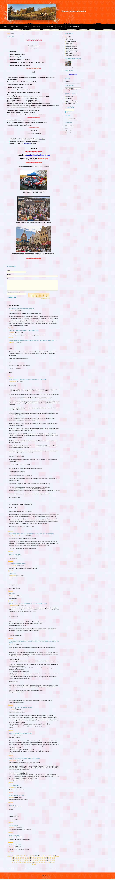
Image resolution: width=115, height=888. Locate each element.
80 (25, 860)
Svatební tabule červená (71, 50)
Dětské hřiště (69, 43)
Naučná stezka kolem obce (72, 45)
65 (40, 859)
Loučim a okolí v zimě (71, 41)
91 (46, 860)
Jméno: (8, 270)
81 (27, 860)
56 (23, 859)
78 (22, 860)
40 (37, 857)
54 (20, 859)
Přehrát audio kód (45, 298)
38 (33, 857)
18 (39, 855)
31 (20, 857)
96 (12, 862)
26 (54, 855)
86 (37, 860)
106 (34, 862)
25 (52, 855)
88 (40, 860)
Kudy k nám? (15, 26)
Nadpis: (9, 274)
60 (31, 859)
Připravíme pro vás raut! (71, 52)
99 (18, 862)
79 (23, 860)
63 (37, 859)
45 (46, 857)
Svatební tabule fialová (71, 48)
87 (39, 860)
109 (42, 862)
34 (25, 857)
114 (54, 862)
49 (54, 857)
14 (31, 855)
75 (16, 860)
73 (12, 860)
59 (29, 859)
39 (35, 857)
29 (16, 857)
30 (18, 857)
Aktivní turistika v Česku (72, 101)
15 (33, 855)
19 (41, 855)
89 (42, 860)
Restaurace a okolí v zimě (72, 46)
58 (27, 859)
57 (25, 859)
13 (30, 855)
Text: (8, 278)
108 (39, 862)
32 (22, 857)
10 (24, 855)
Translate (76, 90)
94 (52, 860)
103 (27, 862)
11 (26, 855)
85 (35, 860)
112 (49, 862)
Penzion (26, 26)
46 (48, 857)
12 (28, 855)
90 (44, 860)
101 (22, 862)
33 (23, 857)
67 (44, 859)
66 (42, 859)
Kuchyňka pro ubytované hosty (73, 55)
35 (27, 857)
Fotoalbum (49, 26)
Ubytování (68, 36)
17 (37, 855)
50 (12, 859)
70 (50, 859)
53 (18, 859)
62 (35, 859)
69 (48, 859)
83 (31, 860)
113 (51, 862)
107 (37, 862)
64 (39, 859)
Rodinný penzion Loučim (73, 10)
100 (20, 862)
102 (25, 862)
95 (54, 860)
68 (46, 859)
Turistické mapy (69, 100)
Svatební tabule (69, 40)
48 (52, 857)
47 (50, 857)
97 (14, 862)
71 (52, 859)
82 (29, 860)
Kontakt (60, 26)
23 (48, 855)
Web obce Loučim (70, 96)
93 (50, 860)
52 (16, 859)
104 (30, 862)
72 (54, 859)
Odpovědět (10, 328)
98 (16, 862)
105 (32, 862)
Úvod (4, 26)
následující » (57, 856)
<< (69, 118)
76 (18, 860)
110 (44, 862)
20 (43, 855)
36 (29, 857)
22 (47, 855)
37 (31, 857)
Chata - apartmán (73, 26)
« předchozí (9, 856)
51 (14, 859)
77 (20, 860)
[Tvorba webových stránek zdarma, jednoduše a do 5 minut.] (51, 876)
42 (40, 857)
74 (14, 860)
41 (39, 857)
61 (33, 859)
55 (22, 859)
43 (42, 857)
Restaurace (37, 26)
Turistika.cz (69, 98)
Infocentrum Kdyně (70, 103)
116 (35, 864)
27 (12, 857)
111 (47, 862)
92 (48, 860)
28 (14, 857)
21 (45, 855)
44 (44, 857)
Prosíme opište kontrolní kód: (14, 292)
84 (33, 860)
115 (32, 864)
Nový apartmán (69, 53)
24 (50, 855)
